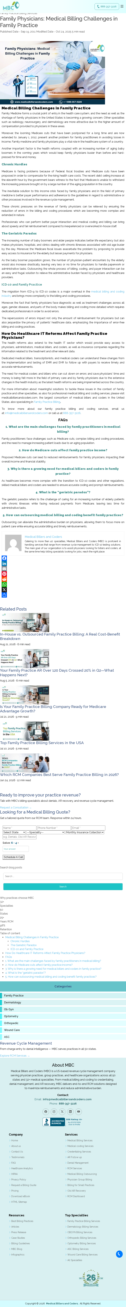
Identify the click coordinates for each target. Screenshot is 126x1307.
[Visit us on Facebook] (45, 1111)
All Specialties (74, 1260)
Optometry (11, 1016)
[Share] (63, 595)
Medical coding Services (80, 1146)
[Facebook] (63, 558)
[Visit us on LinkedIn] (70, 1111)
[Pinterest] (63, 574)
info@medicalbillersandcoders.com (26, 413)
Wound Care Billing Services (82, 1254)
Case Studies (18, 1238)
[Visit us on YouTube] (78, 1111)
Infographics (17, 1254)
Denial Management (77, 1163)
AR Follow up (74, 1157)
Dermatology (12, 1002)
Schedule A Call (13, 857)
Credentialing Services (79, 1152)
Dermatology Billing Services (82, 1227)
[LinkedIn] (63, 563)
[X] (63, 589)
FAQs (8, 957)
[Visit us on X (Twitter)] (62, 1111)
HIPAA (14, 1174)
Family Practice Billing (47, 401)
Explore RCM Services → (15, 1055)
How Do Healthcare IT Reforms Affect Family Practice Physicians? (45, 953)
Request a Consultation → (16, 807)
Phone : (63, 1103)
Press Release (18, 1232)
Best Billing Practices (22, 1221)
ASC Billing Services (78, 1249)
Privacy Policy (18, 1179)
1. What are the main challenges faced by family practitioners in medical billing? (53, 960)
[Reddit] (63, 579)
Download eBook (20, 1196)
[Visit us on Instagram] (54, 1111)
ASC (7, 1037)
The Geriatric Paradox (23, 945)
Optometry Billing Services (81, 1243)
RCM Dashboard (76, 1196)
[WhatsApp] (63, 584)
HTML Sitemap (19, 1202)
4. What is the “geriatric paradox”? (25, 972)
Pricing (15, 1191)
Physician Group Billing (79, 1179)
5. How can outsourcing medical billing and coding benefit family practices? (51, 976)
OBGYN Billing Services (79, 1232)
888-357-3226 (108, 6)
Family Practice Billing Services (83, 1221)
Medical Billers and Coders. (62, 1303)
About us (16, 1146)
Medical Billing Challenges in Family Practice (32, 937)
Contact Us (17, 1152)
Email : (63, 1099)
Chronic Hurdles (20, 941)
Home (14, 1140)
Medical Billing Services (80, 1140)
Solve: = (11, 842)
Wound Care (12, 1030)
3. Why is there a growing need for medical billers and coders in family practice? (53, 968)
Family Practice (14, 995)
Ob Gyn (9, 1009)
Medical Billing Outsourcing (82, 1174)
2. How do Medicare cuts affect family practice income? (39, 964)
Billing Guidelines (20, 1243)
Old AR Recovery (76, 1191)
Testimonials (17, 1157)
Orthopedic (11, 1023)
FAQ (13, 1163)
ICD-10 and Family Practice (26, 949)
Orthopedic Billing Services (81, 1238)
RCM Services (74, 1168)
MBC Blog (16, 1249)
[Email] (63, 568)
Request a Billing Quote (23, 1185)
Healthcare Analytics (22, 1168)
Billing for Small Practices (80, 1185)
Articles (15, 1227)
